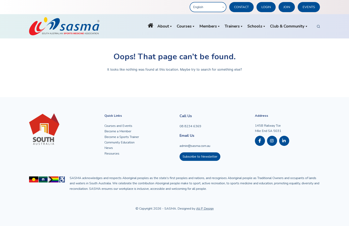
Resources (111, 153)
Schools (254, 26)
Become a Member (117, 131)
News (108, 148)
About (163, 26)
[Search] (318, 26)
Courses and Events (118, 126)
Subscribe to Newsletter (200, 156)
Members (208, 26)
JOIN (286, 7)
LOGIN (266, 7)
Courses (184, 26)
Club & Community (287, 26)
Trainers (232, 26)
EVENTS (309, 7)
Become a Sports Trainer (121, 137)
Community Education (119, 142)
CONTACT (241, 7)
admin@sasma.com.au (195, 146)
